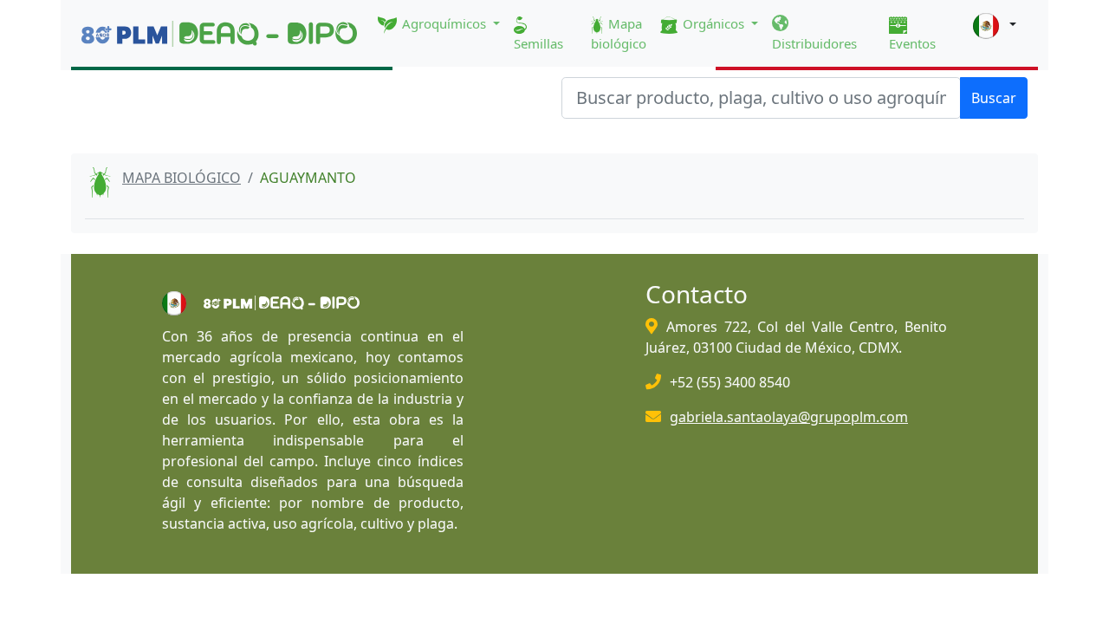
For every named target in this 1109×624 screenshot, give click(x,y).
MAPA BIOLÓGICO (181, 177)
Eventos (912, 43)
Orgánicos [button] (713, 23)
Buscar (993, 97)
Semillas (538, 43)
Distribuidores (814, 43)
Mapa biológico (618, 33)
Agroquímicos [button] (444, 23)
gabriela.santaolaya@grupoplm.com (789, 416)
